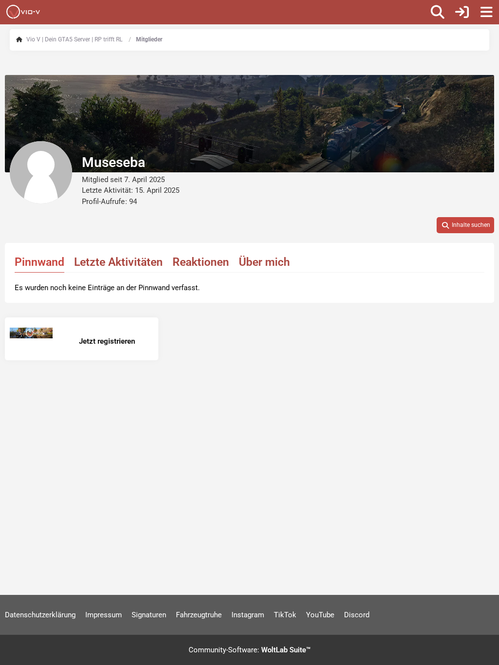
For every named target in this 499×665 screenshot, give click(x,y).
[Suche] (437, 12)
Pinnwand (39, 262)
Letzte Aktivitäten (118, 262)
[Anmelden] (462, 12)
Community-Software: (249, 650)
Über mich (264, 262)
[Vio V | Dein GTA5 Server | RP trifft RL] (23, 11)
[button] (465, 225)
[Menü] (486, 12)
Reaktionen (201, 262)
